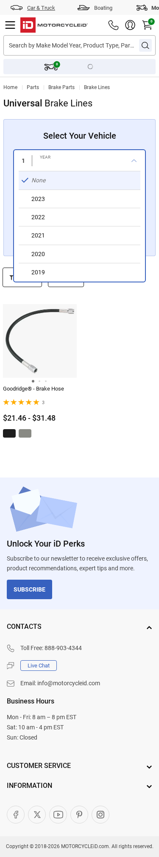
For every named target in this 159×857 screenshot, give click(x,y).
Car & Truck (41, 8)
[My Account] (130, 25)
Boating (103, 8)
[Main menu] (10, 25)
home (10, 87)
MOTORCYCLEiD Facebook (16, 815)
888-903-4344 (63, 648)
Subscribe (29, 589)
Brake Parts (61, 87)
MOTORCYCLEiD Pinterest (79, 815)
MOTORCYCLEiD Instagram (100, 815)
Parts (33, 87)
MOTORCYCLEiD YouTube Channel (58, 815)
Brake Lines (97, 87)
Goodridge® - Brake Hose (33, 388)
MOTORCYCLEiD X (37, 815)
